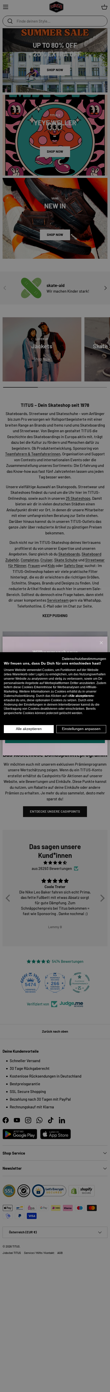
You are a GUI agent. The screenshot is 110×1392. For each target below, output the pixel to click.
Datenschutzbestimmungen (84, 658)
